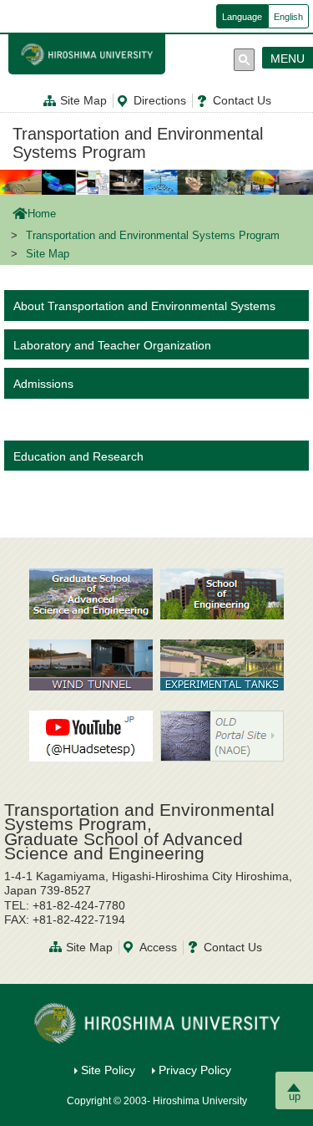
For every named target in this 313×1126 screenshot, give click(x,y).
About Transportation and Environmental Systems (144, 306)
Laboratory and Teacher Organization (112, 345)
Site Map (83, 100)
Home (42, 214)
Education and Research (78, 456)
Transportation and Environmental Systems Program (138, 143)
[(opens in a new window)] (91, 665)
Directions (160, 100)
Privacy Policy (195, 1070)
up (294, 1096)
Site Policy (108, 1070)
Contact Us (242, 100)
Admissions (43, 383)
